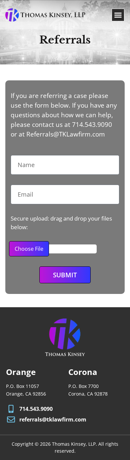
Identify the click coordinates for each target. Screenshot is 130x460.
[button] (118, 15)
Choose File (29, 248)
